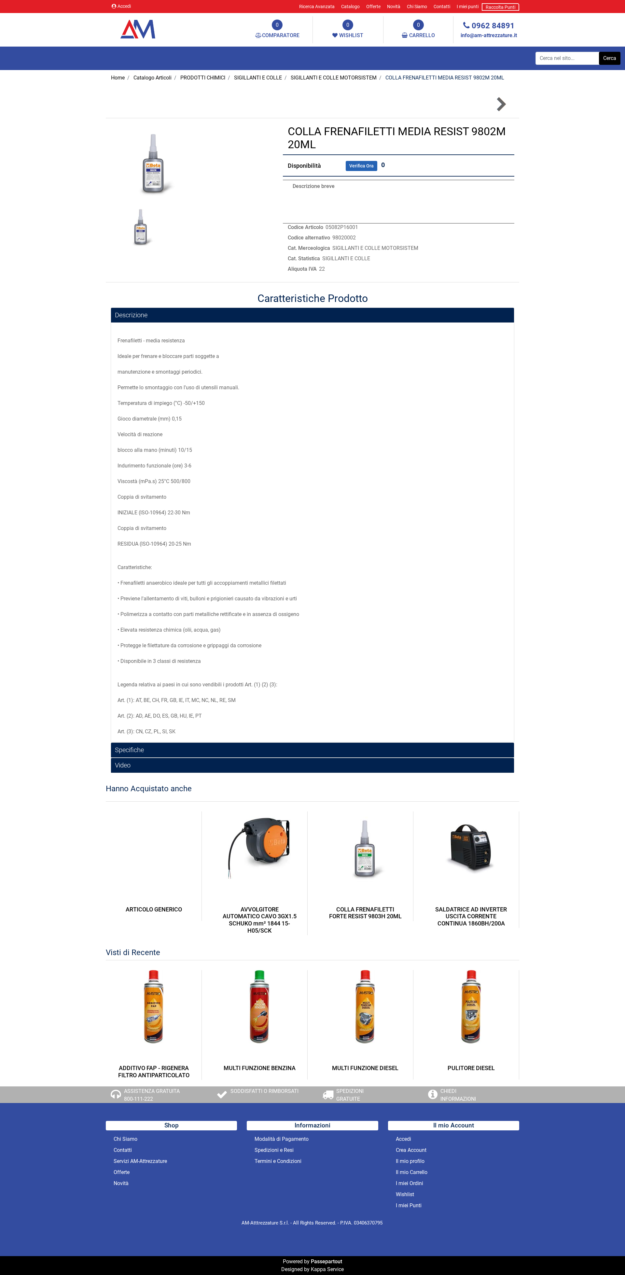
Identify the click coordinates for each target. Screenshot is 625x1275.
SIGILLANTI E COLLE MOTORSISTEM (334, 78)
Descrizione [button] (131, 315)
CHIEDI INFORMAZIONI (458, 1095)
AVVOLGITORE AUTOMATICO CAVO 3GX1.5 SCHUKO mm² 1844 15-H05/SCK (260, 920)
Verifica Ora (361, 165)
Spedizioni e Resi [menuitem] (274, 1150)
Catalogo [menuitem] (350, 6)
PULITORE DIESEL (471, 1068)
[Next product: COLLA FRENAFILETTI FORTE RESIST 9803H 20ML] (500, 104)
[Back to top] (607, 1257)
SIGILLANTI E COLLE (258, 78)
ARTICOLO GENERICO (154, 909)
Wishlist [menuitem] (405, 1194)
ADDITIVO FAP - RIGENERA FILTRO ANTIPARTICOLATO (153, 1072)
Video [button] (123, 765)
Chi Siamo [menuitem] (417, 6)
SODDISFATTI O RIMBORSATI (264, 1091)
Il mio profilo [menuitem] (410, 1161)
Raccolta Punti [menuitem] (500, 7)
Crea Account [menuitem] (411, 1150)
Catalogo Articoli (152, 78)
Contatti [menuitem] (442, 6)
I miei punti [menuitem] (468, 6)
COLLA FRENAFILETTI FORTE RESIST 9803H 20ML (365, 913)
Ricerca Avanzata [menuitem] (317, 6)
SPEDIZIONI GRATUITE (350, 1095)
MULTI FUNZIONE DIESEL (365, 1068)
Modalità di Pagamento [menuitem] (282, 1139)
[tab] (312, 315)
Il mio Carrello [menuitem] (411, 1172)
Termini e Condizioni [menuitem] (278, 1161)
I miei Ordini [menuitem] (409, 1183)
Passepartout (326, 1261)
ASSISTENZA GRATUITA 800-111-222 (152, 1095)
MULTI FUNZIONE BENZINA (260, 1068)
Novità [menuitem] (393, 6)
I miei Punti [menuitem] (409, 1205)
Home (118, 78)
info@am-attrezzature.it (489, 35)
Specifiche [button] (129, 750)
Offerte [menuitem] (373, 6)
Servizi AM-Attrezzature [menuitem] (140, 1161)
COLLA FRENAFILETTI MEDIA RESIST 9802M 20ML (444, 78)
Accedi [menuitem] (403, 1139)
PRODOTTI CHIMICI (202, 78)
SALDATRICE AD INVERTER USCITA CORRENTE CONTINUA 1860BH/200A (471, 916)
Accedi (124, 6)
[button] (609, 58)
